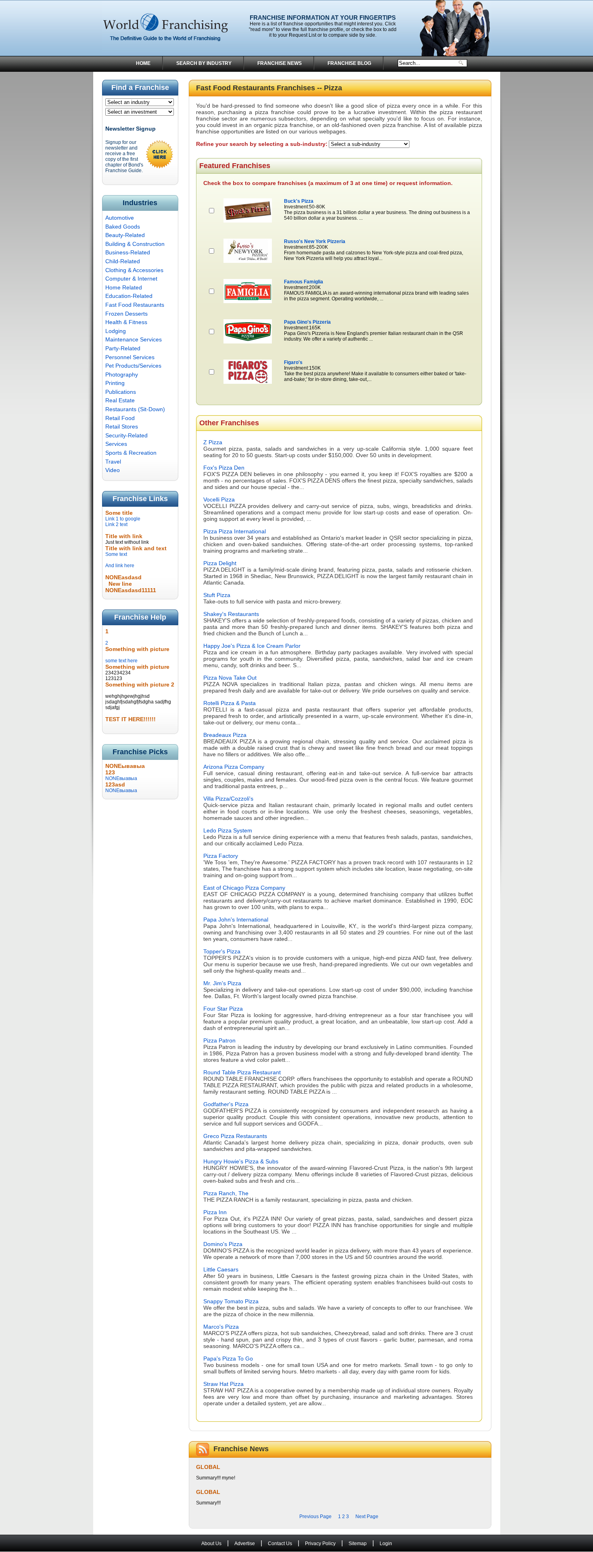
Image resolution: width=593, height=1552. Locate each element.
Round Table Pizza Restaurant (242, 1072)
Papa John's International (235, 919)
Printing (115, 383)
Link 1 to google (122, 519)
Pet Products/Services (133, 365)
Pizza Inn (215, 1212)
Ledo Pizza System (227, 830)
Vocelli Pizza (219, 499)
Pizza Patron (219, 1040)
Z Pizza (212, 442)
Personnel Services (130, 357)
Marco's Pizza (221, 1326)
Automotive (119, 217)
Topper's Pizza (221, 951)
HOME (143, 63)
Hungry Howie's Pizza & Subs (240, 1161)
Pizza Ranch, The (225, 1193)
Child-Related (122, 261)
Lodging (115, 331)
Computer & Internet (131, 278)
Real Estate (120, 400)
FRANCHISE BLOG (349, 63)
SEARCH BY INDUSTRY (204, 63)
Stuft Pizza (216, 595)
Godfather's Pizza (225, 1104)
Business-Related (127, 252)
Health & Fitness (126, 322)
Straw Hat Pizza (223, 1384)
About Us (211, 1543)
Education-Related (128, 296)
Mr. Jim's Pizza (222, 983)
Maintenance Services (133, 339)
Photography (121, 374)
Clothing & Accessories (134, 270)
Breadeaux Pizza (224, 735)
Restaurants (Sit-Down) (135, 409)
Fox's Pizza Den (223, 467)
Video (112, 470)
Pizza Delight (219, 563)
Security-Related (126, 435)
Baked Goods (122, 226)
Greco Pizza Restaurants (235, 1136)
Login (386, 1543)
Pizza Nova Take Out (230, 677)
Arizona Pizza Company (233, 767)
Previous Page (315, 1516)
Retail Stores (121, 426)
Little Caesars (220, 1269)
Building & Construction (135, 244)
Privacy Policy (320, 1543)
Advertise (244, 1543)
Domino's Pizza (222, 1244)
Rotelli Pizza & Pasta (229, 703)
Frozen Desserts (126, 313)
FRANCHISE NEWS (279, 63)
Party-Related (122, 348)
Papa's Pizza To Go (228, 1358)
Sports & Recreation (131, 452)
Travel (113, 461)
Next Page (366, 1516)
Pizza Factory (220, 856)
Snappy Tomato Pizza (231, 1301)
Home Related (123, 287)
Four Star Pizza (223, 1008)
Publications (120, 392)
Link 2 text (116, 524)
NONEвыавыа (121, 775)
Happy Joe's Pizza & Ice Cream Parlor (252, 646)
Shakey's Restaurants (231, 614)
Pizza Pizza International (234, 531)
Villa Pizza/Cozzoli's (228, 798)
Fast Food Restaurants (134, 305)
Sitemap (358, 1543)
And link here (119, 565)
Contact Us (280, 1543)
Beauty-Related (125, 235)
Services (116, 444)
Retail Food (120, 418)
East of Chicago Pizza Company (244, 887)
